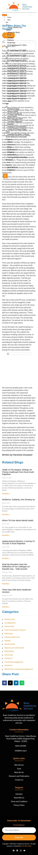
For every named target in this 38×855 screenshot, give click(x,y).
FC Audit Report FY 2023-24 (16, 51)
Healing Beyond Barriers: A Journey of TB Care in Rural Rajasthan (18, 542)
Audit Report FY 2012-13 (16, 99)
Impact (9, 142)
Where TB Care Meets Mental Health (17, 520)
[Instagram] (21, 850)
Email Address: (19, 825)
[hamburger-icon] (4, 15)
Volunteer (11, 170)
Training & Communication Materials (16, 158)
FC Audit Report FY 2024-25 (16, 46)
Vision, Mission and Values (14, 29)
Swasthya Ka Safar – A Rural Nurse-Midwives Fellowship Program (17, 136)
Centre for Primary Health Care (16, 130)
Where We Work (13, 32)
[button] (4, 683)
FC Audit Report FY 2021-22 (16, 62)
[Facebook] (13, 850)
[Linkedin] (17, 850)
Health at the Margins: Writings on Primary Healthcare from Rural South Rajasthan (18, 472)
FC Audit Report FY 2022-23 (16, 57)
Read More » (6, 493)
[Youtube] (24, 850)
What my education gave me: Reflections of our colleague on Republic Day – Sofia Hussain (16, 566)
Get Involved (8, 164)
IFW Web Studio (26, 846)
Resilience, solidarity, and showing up (18, 500)
